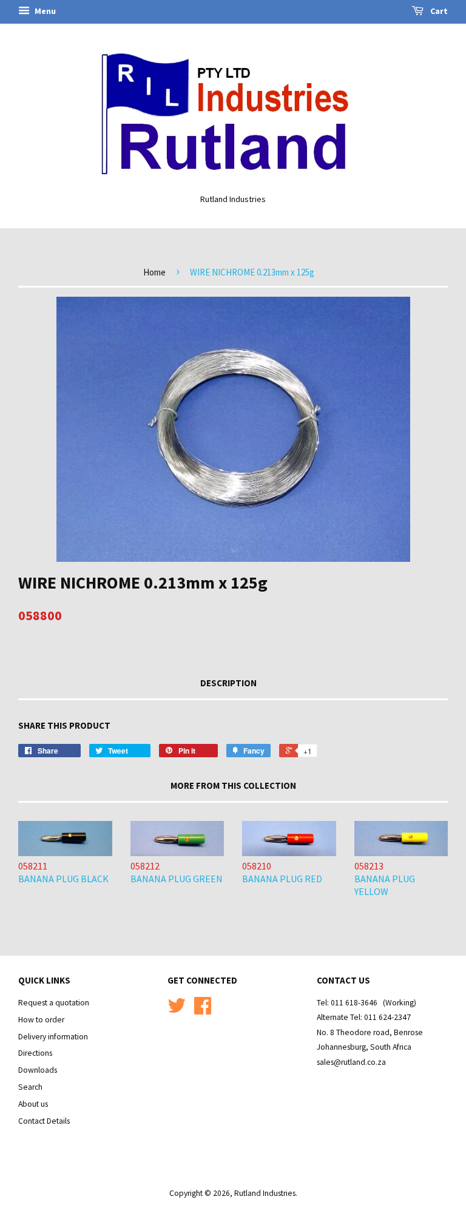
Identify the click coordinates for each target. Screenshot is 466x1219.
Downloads (37, 1070)
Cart (438, 10)
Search (30, 1087)
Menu (44, 10)
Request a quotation (53, 1003)
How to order (41, 1020)
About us (33, 1104)
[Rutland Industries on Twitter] (176, 1010)
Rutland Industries (264, 1193)
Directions (35, 1053)
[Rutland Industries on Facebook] (203, 1010)
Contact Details (44, 1121)
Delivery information (53, 1037)
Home (154, 272)
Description (228, 683)
